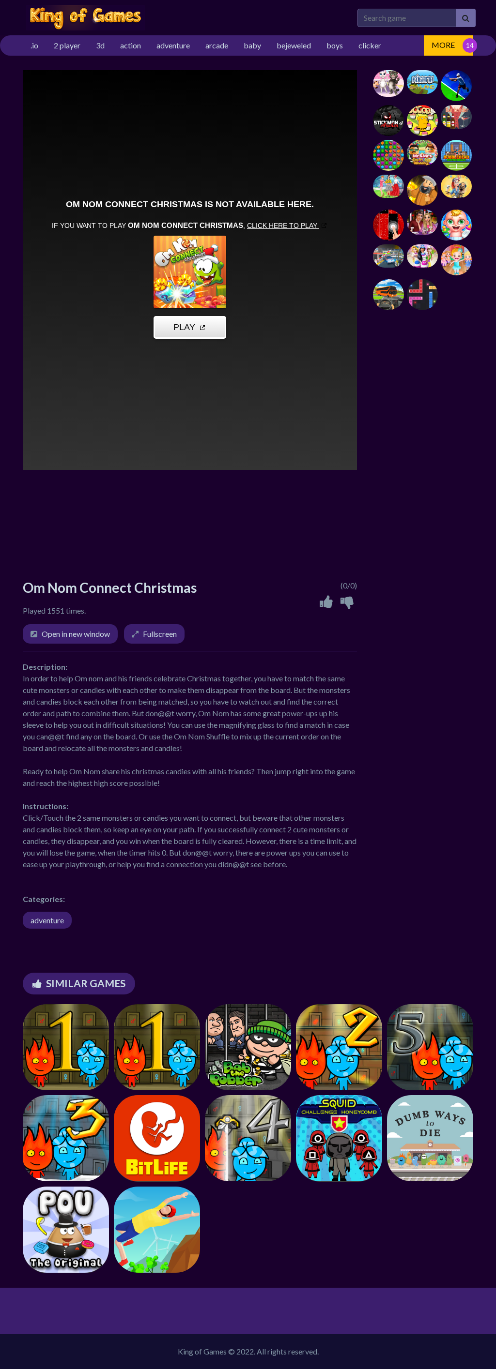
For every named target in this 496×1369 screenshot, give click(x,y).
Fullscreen (160, 633)
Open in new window (76, 633)
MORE (443, 44)
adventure (47, 920)
